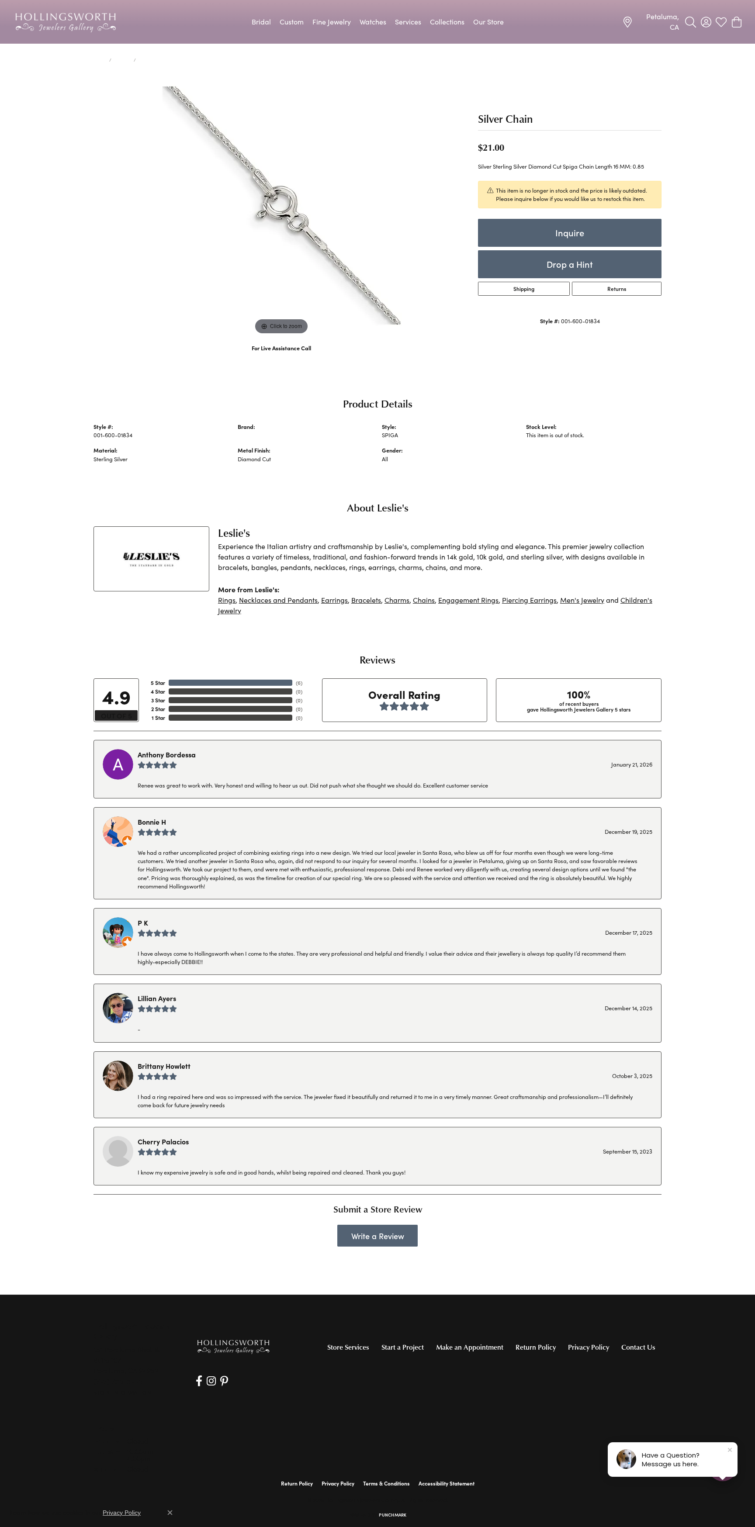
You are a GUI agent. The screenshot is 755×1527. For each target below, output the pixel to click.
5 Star (158, 682)
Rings (227, 600)
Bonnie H (152, 821)
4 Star (158, 691)
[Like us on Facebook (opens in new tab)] (199, 1381)
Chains (424, 600)
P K (143, 922)
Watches (373, 21)
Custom (292, 21)
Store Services (348, 1347)
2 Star (158, 708)
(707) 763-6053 (281, 357)
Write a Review (377, 1235)
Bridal (261, 21)
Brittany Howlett (164, 1066)
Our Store (488, 21)
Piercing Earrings (529, 600)
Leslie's (247, 435)
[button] (690, 22)
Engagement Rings (468, 600)
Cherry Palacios (163, 1141)
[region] (281, 206)
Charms (396, 600)
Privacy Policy (588, 1347)
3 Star (158, 700)
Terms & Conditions (386, 1483)
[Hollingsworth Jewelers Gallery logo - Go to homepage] (65, 22)
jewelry (122, 60)
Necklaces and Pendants (278, 600)
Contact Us (638, 1347)
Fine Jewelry (331, 21)
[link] (650, 22)
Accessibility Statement (446, 1483)
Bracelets (366, 600)
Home (100, 60)
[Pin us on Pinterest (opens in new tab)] (224, 1381)
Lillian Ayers (157, 998)
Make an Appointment (469, 1347)
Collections (447, 21)
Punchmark (392, 1515)
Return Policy (536, 1347)
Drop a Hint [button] (570, 264)
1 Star (158, 717)
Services (408, 21)
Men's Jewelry (582, 600)
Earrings (334, 600)
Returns (616, 288)
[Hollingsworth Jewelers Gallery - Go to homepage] (233, 1346)
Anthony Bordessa (167, 754)
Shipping (523, 288)
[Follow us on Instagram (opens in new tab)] (211, 1381)
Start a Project (402, 1347)
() (299, 682)
